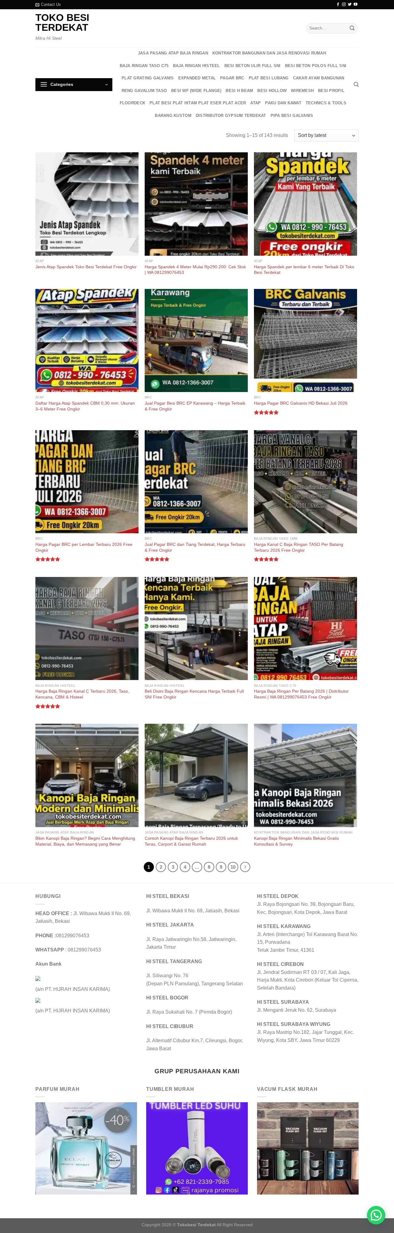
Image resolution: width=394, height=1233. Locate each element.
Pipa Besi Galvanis (292, 115)
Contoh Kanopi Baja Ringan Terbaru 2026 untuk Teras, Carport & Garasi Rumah (191, 841)
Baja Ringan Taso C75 (144, 65)
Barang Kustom (173, 115)
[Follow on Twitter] (350, 4)
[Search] (356, 84)
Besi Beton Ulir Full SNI (252, 65)
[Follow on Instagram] (344, 4)
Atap (255, 103)
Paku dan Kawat (283, 103)
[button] (376, 1215)
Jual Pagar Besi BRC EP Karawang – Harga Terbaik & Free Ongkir (195, 406)
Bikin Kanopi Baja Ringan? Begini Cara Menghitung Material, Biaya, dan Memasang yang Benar (85, 841)
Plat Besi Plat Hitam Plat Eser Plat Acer (198, 103)
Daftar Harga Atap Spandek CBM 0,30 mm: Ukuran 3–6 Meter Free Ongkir (85, 406)
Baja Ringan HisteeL (196, 65)
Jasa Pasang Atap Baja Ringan (173, 53)
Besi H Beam (239, 90)
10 (233, 867)
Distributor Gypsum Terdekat (231, 115)
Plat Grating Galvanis (148, 78)
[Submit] (352, 28)
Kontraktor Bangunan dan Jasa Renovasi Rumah (269, 53)
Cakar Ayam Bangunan (318, 78)
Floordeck (132, 103)
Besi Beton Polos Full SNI (315, 65)
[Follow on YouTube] (355, 4)
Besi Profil (331, 90)
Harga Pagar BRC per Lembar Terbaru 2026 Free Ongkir (83, 547)
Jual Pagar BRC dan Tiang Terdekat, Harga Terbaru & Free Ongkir (195, 547)
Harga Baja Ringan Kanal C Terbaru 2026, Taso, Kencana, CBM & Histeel (82, 694)
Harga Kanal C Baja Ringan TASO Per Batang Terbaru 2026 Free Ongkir (298, 547)
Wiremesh (302, 90)
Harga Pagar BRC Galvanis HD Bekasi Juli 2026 (301, 403)
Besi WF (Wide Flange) (196, 90)
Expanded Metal (197, 78)
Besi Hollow (272, 90)
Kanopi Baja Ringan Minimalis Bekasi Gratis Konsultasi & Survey (296, 841)
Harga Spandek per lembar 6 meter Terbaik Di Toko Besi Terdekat (304, 269)
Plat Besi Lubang (269, 78)
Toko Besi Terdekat (62, 22)
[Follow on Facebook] (338, 4)
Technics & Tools (326, 103)
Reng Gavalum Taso (144, 90)
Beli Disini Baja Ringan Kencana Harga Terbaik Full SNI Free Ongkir (194, 694)
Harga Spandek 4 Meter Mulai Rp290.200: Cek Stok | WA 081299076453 (195, 269)
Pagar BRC (232, 78)
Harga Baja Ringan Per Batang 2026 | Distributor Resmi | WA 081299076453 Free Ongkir (301, 694)
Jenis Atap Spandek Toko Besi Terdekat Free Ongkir (86, 266)
